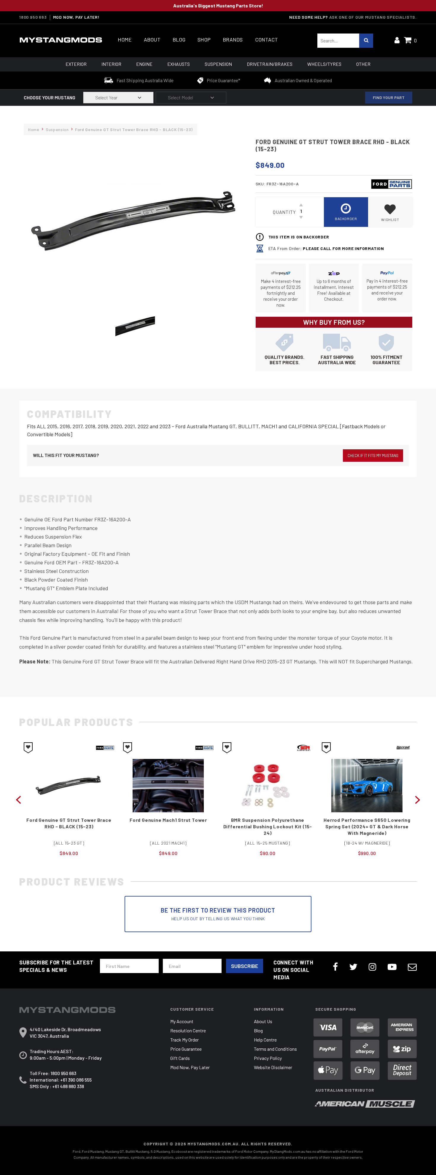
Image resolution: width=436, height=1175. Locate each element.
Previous (18, 799)
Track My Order (184, 1039)
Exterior (76, 64)
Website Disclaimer (273, 1067)
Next (417, 799)
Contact (266, 39)
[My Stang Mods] (60, 40)
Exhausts (178, 64)
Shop (204, 39)
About (152, 39)
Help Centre (265, 1039)
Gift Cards (180, 1058)
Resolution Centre (188, 1030)
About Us (263, 1021)
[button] (390, 212)
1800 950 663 (33, 17)
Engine (144, 64)
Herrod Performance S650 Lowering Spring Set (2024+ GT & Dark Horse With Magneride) (267, 826)
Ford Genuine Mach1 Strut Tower (69, 820)
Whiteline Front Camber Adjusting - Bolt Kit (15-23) (367, 822)
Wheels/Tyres (324, 64)
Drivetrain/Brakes (269, 64)
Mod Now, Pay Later (190, 1067)
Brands (233, 39)
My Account (181, 1021)
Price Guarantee (186, 1049)
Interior (111, 64)
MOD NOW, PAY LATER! (76, 17)
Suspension (218, 64)
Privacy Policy (268, 1058)
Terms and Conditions (275, 1049)
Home (125, 39)
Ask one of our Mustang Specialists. (373, 17)
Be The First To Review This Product (218, 914)
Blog (179, 39)
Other (363, 64)
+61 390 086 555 (76, 1079)
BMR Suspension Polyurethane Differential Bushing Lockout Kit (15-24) (168, 826)
